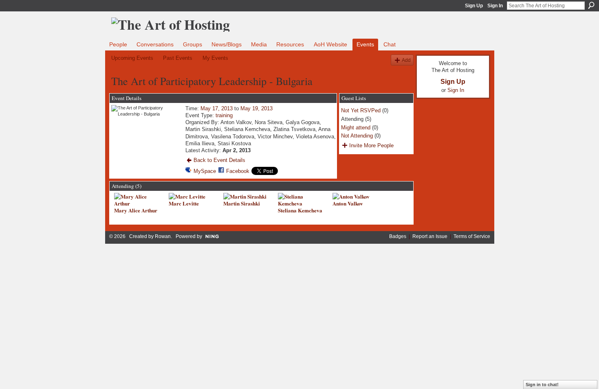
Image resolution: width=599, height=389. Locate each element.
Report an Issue (429, 236)
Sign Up (474, 6)
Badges (397, 236)
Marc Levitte (184, 203)
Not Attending (357, 136)
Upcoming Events (132, 58)
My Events (215, 58)
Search (591, 5)
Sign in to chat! (542, 384)
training (224, 115)
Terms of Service (472, 236)
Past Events (177, 58)
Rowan (163, 236)
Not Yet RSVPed (361, 110)
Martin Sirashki (241, 203)
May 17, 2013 (216, 108)
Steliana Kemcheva (300, 210)
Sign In (495, 6)
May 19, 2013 (256, 108)
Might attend (355, 128)
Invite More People (371, 145)
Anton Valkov (348, 203)
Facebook (237, 171)
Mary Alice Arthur (135, 210)
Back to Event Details (219, 160)
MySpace (205, 171)
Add (406, 60)
